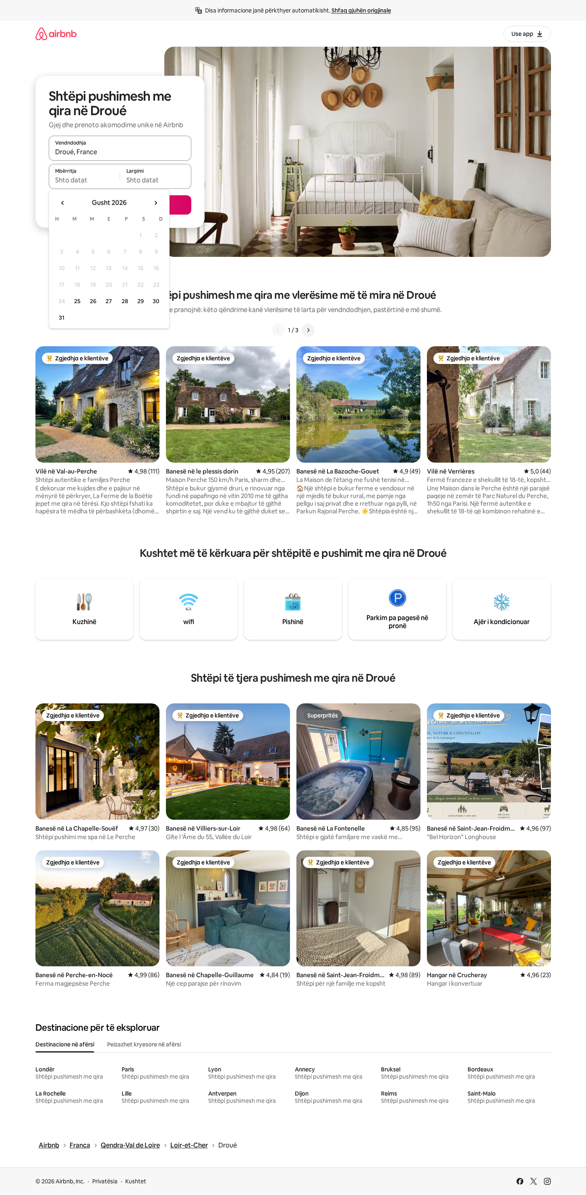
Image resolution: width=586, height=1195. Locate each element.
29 (140, 301)
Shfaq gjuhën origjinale (361, 10)
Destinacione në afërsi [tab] (64, 1044)
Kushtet (135, 1181)
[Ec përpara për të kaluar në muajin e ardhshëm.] (155, 203)
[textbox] (84, 180)
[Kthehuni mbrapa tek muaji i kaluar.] (62, 203)
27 (109, 301)
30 (156, 301)
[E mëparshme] (278, 330)
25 (77, 301)
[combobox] (120, 152)
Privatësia (105, 1181)
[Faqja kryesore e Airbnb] (56, 33)
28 (125, 301)
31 (61, 317)
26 (93, 301)
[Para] (308, 330)
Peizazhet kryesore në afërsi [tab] (144, 1044)
